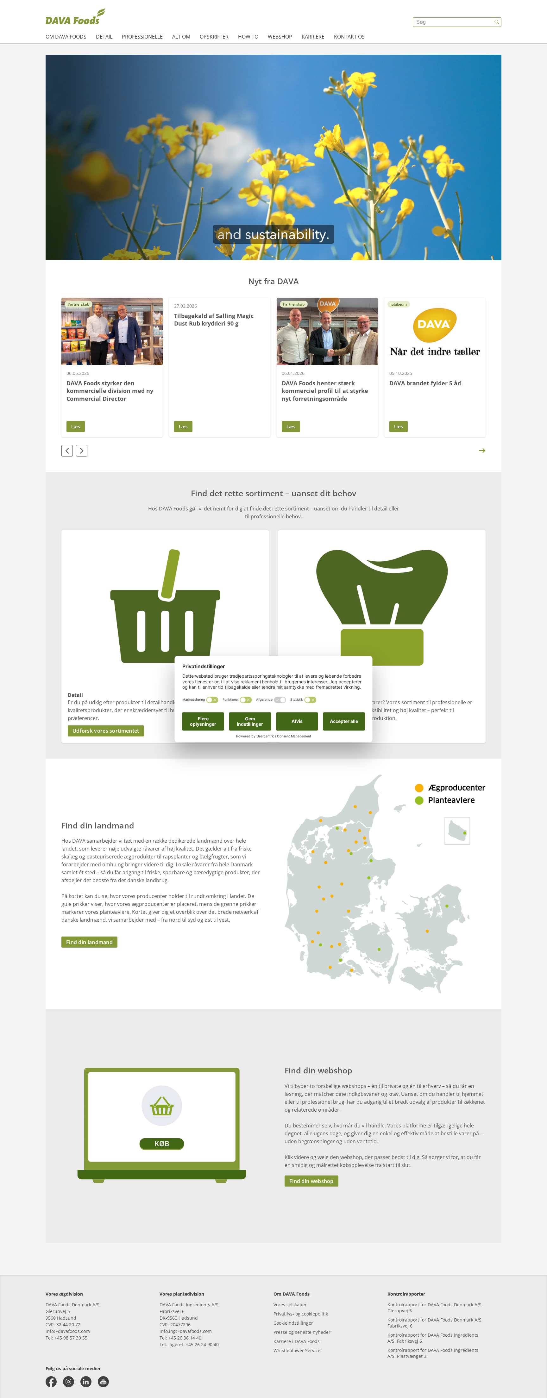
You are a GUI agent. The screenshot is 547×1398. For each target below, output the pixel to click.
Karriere (313, 36)
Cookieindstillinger (293, 1323)
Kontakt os (349, 36)
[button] (165, 730)
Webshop (280, 36)
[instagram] (68, 1381)
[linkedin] (85, 1381)
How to (248, 36)
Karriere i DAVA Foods (297, 1341)
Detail (104, 36)
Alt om (181, 36)
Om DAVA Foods (66, 36)
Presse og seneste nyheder (302, 1332)
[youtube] (103, 1381)
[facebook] (51, 1381)
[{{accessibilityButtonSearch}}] (496, 22)
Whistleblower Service (297, 1350)
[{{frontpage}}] (75, 17)
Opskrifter (214, 36)
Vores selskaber (290, 1305)
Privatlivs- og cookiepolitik (301, 1314)
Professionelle (142, 36)
